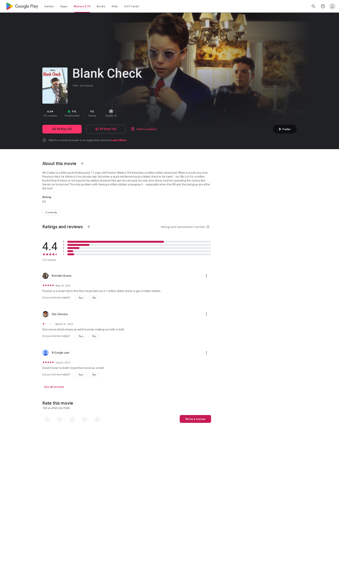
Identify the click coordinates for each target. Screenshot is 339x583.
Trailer (284, 129)
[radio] (47, 419)
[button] (81, 297)
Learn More (118, 140)
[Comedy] (51, 212)
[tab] (49, 6)
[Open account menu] (332, 6)
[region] (112, 113)
